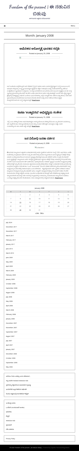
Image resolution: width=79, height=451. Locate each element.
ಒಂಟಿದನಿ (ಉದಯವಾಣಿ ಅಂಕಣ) (15, 407)
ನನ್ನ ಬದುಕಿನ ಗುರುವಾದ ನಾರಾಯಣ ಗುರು (17, 381)
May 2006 (9, 367)
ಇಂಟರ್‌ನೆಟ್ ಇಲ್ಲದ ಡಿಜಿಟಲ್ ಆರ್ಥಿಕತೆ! (16, 389)
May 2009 (9, 262)
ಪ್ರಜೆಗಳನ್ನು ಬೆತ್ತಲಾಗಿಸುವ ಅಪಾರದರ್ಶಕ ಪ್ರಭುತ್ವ (18, 385)
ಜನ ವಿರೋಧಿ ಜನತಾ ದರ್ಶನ (39, 138)
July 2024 (9, 222)
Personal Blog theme (62, 447)
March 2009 (10, 271)
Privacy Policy (10, 439)
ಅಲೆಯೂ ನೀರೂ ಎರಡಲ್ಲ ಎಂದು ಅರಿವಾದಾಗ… (18, 376)
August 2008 (10, 292)
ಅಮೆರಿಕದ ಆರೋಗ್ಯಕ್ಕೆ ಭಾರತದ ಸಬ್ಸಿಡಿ (39, 48)
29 (20, 210)
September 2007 (11, 332)
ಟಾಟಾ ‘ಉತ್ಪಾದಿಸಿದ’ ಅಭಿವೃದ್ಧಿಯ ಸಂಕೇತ (39, 112)
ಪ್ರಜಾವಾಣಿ (9, 425)
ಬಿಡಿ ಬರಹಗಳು (10, 429)
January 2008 (10, 319)
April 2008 (9, 306)
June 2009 (9, 257)
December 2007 (11, 323)
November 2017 (11, 231)
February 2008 (11, 314)
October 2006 (10, 358)
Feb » (42, 213)
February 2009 (11, 275)
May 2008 (9, 301)
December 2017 (11, 227)
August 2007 (10, 336)
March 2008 (10, 310)
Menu (73, 26)
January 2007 (10, 349)
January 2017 (10, 244)
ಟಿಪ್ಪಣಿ (8, 416)
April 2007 (9, 345)
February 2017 (11, 240)
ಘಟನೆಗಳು (9, 412)
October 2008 (10, 284)
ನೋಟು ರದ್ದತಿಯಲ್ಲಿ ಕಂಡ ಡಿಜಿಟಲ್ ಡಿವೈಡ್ (17, 394)
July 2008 (9, 297)
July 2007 (9, 341)
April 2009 (9, 266)
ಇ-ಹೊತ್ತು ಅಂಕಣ (11, 403)
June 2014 (9, 249)
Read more (36, 100)
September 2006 (11, 362)
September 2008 (11, 288)
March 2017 (10, 235)
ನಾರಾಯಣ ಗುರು (10, 420)
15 (20, 202)
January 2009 (10, 279)
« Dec (37, 213)
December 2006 (11, 354)
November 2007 (11, 327)
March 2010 (10, 253)
